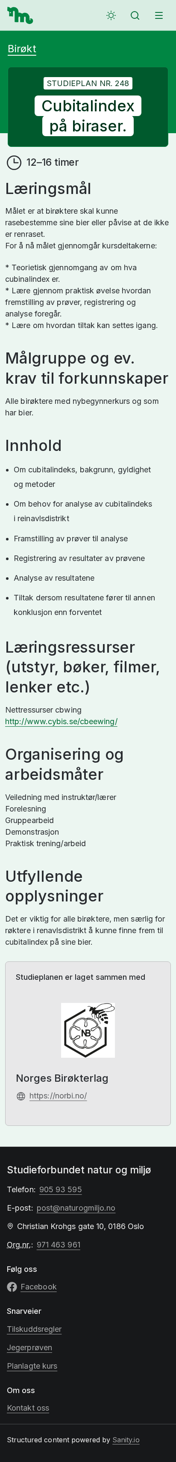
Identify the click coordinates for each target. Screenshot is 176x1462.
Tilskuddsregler (34, 1329)
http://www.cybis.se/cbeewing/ (61, 721)
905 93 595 (60, 1189)
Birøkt (22, 48)
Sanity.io (125, 1439)
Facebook (39, 1286)
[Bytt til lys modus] (111, 15)
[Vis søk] (135, 15)
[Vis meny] (159, 15)
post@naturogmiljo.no (76, 1207)
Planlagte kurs (32, 1365)
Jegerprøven (29, 1347)
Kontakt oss (28, 1407)
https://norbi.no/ (58, 1095)
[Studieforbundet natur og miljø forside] (20, 15)
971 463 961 (58, 1244)
